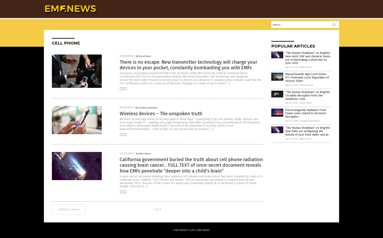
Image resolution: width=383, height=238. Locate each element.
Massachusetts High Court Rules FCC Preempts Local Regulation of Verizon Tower (307, 77)
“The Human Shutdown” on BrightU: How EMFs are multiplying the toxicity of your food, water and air (307, 131)
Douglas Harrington (310, 121)
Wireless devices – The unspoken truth (161, 113)
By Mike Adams (143, 153)
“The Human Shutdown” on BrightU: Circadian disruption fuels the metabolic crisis (307, 95)
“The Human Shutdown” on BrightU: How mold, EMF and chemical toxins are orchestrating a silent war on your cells (308, 58)
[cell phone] (70, 14)
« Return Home (68, 209)
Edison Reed (306, 85)
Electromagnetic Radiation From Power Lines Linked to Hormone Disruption (305, 113)
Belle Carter (306, 67)
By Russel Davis (143, 56)
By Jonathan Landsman (146, 107)
